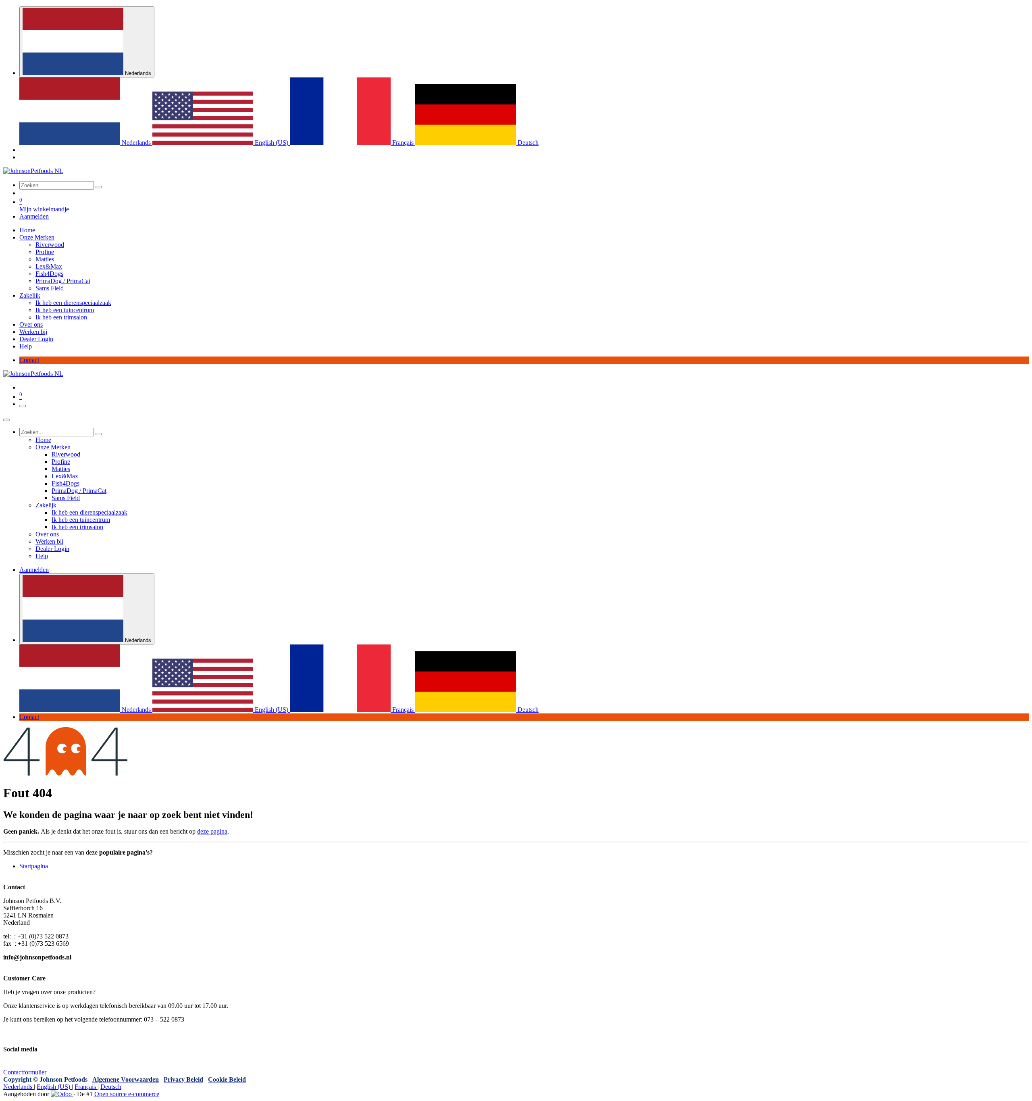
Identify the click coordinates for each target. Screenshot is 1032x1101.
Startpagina (33, 866)
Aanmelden (34, 216)
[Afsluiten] (6, 420)
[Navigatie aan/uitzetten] (22, 406)
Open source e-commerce (126, 1094)
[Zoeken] (99, 187)
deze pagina (212, 831)
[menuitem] (85, 142)
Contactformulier (24, 1072)
